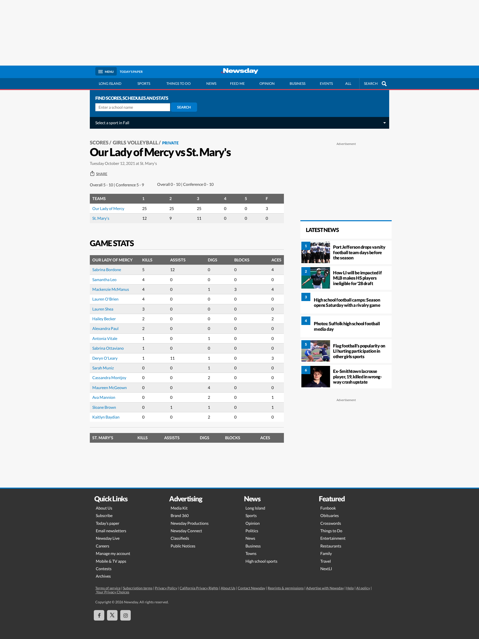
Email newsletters (111, 530)
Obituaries (329, 515)
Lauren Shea (102, 309)
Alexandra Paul (105, 328)
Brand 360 (180, 515)
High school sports (261, 561)
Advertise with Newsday (325, 588)
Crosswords (330, 523)
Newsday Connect (186, 530)
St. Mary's (100, 218)
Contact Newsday (251, 588)
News (211, 83)
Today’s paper (107, 523)
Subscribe (104, 515)
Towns (250, 553)
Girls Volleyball (135, 142)
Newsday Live (108, 538)
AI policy (363, 588)
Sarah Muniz (103, 367)
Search (184, 107)
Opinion (267, 83)
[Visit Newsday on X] (112, 615)
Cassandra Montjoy (109, 377)
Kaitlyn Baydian (106, 417)
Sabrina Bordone (106, 269)
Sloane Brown (104, 407)
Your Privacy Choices (112, 592)
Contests (104, 568)
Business (297, 83)
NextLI (326, 568)
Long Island (110, 83)
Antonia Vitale (104, 338)
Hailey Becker (104, 318)
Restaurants (330, 545)
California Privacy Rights (199, 588)
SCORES (99, 142)
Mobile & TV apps (111, 561)
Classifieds (180, 538)
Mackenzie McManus (110, 289)
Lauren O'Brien (105, 299)
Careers (102, 545)
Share (101, 174)
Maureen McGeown (109, 387)
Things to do (178, 83)
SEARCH (371, 83)
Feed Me (237, 83)
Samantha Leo (104, 279)
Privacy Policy (166, 588)
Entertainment (333, 538)
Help (350, 588)
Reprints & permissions (286, 588)
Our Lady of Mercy (108, 208)
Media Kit (179, 508)
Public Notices (183, 545)
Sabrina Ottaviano (108, 348)
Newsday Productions (190, 523)
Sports (143, 83)
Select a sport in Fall (112, 122)
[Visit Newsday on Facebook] (99, 615)
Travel (325, 561)
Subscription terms (137, 588)
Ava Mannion (103, 397)
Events (326, 83)
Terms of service (107, 588)
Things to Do (331, 530)
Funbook (328, 508)
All (348, 83)
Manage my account (113, 553)
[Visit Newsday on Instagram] (125, 615)
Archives (103, 576)
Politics (251, 530)
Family (326, 553)
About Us (104, 508)
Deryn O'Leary (105, 358)
